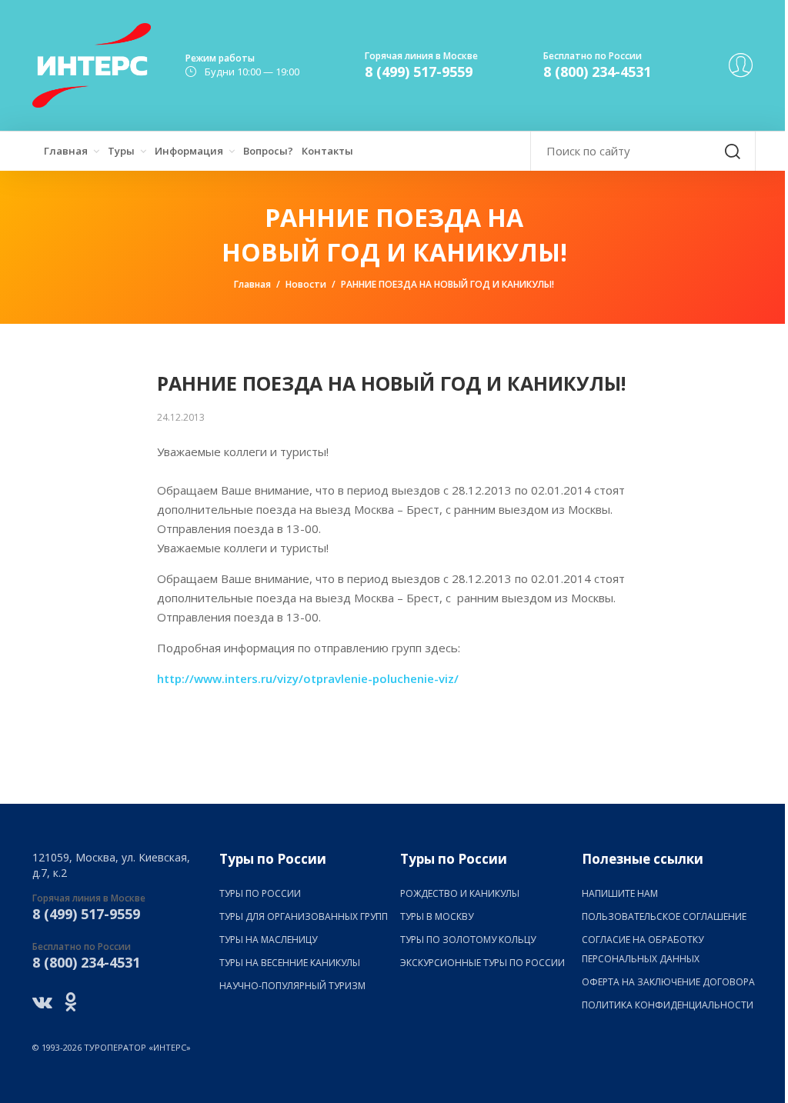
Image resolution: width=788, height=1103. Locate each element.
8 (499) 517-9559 (418, 71)
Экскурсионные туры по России (482, 962)
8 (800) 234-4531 (597, 71)
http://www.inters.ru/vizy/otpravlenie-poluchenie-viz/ (308, 678)
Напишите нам (620, 893)
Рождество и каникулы (459, 893)
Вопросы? (268, 151)
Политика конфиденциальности (667, 1004)
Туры (121, 151)
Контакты (327, 151)
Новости (305, 284)
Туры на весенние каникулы (289, 962)
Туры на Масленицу (268, 939)
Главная (66, 151)
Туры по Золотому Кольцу (468, 939)
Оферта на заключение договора (668, 981)
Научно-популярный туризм (292, 985)
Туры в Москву (436, 916)
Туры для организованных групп (303, 916)
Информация (189, 151)
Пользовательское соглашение (664, 916)
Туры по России (260, 893)
